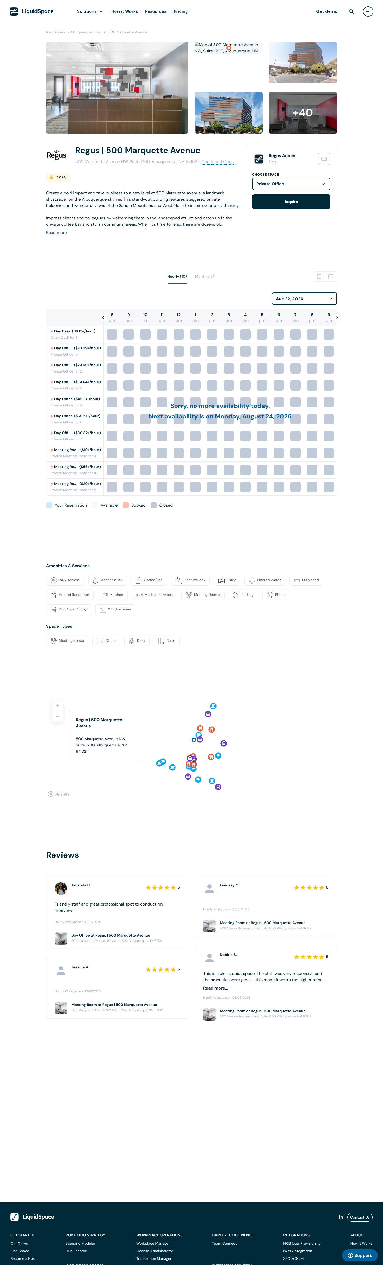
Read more (56, 232)
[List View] (319, 276)
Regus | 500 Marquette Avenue (121, 32)
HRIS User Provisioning (302, 1243)
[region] (191, 746)
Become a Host (23, 1258)
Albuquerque (81, 32)
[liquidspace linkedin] (341, 1217)
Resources (155, 11)
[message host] (324, 159)
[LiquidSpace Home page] (32, 11)
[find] (351, 11)
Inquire (291, 201)
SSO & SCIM (293, 1258)
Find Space (19, 1251)
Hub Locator (76, 1251)
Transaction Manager (153, 1258)
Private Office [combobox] (270, 184)
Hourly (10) (177, 276)
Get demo (326, 11)
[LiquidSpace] (32, 1217)
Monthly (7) (205, 276)
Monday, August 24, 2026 (253, 416)
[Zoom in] (57, 705)
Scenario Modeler (80, 1243)
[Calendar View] (331, 276)
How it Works (124, 11)
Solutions (87, 11)
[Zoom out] (57, 716)
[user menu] (368, 11)
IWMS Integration (297, 1251)
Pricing (181, 11)
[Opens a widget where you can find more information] (360, 1255)
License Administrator (154, 1251)
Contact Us (360, 1217)
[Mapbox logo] (59, 794)
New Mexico (56, 32)
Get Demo (19, 1243)
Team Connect (224, 1243)
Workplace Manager (153, 1243)
